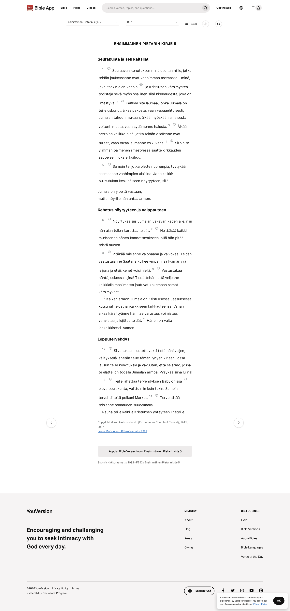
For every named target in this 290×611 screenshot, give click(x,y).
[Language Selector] (241, 8)
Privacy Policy (60, 588)
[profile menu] (255, 8)
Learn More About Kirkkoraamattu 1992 (122, 431)
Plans (76, 7)
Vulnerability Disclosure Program (46, 593)
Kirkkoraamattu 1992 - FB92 (125, 462)
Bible (64, 7)
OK (279, 600)
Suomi (102, 462)
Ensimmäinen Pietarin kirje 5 (83, 21)
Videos (91, 7)
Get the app (223, 7)
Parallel (193, 23)
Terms (75, 588)
